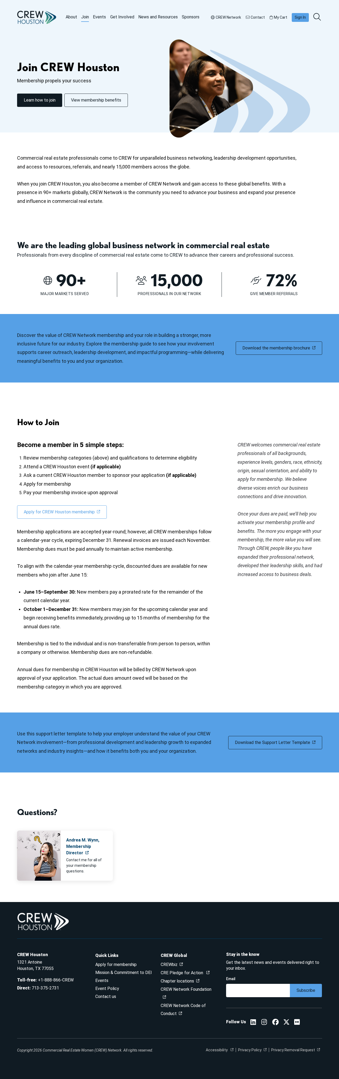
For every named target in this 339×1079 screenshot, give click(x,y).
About (71, 16)
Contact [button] (258, 17)
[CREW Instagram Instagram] (264, 1022)
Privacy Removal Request (293, 1050)
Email (230, 979)
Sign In (300, 17)
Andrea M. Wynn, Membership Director (82, 846)
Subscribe (306, 990)
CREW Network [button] (228, 17)
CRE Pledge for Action (182, 972)
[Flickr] (297, 1022)
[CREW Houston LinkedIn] (253, 1022)
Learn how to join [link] (40, 100)
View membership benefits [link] (96, 100)
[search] (317, 17)
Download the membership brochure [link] (276, 348)
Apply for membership (116, 964)
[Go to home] (37, 17)
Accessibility (217, 1050)
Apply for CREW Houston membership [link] (59, 511)
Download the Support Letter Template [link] (272, 742)
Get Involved (122, 16)
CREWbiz (169, 964)
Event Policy (107, 988)
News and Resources (158, 16)
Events (99, 16)
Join (85, 16)
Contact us (105, 996)
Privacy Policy (250, 1050)
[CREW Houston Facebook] (275, 1022)
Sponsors (190, 16)
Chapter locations (177, 981)
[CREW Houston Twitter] (286, 1022)
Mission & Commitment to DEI (123, 972)
